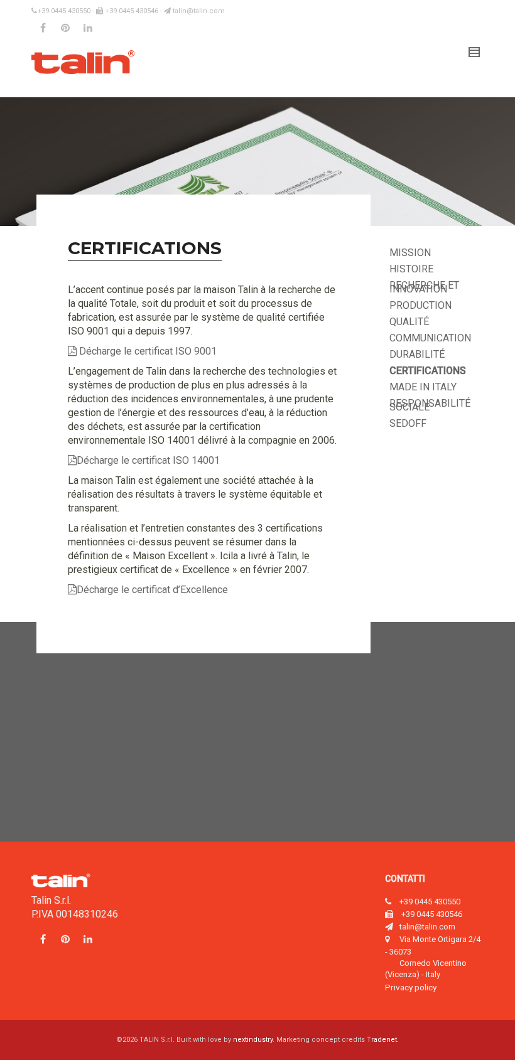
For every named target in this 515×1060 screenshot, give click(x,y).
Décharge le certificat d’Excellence (152, 590)
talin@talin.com (198, 11)
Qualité (409, 322)
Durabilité (417, 354)
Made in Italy (423, 387)
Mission (410, 253)
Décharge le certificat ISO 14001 (148, 460)
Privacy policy (410, 987)
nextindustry (253, 1040)
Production (420, 305)
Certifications (427, 371)
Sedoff (407, 423)
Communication (430, 338)
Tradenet (382, 1040)
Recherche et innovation (424, 287)
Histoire (411, 269)
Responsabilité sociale (429, 405)
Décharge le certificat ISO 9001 (147, 351)
